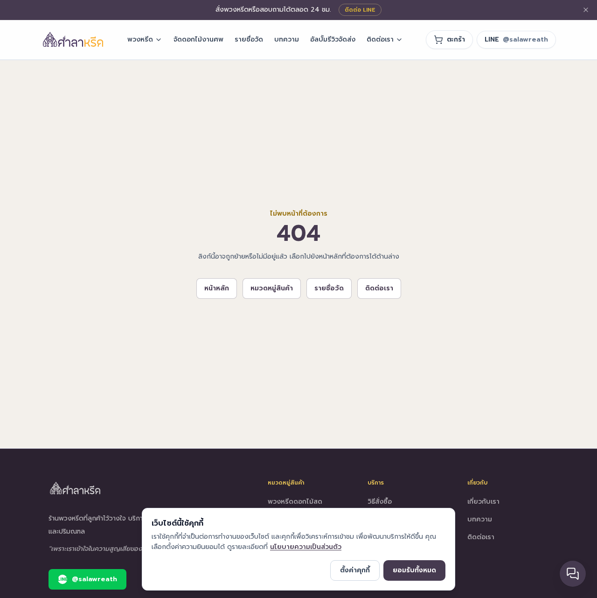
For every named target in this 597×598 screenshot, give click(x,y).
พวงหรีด (140, 39)
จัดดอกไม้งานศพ (198, 39)
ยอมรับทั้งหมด (414, 570)
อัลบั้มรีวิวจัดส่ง (332, 39)
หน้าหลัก (216, 288)
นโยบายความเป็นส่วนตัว (305, 547)
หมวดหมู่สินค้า (271, 288)
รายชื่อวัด (249, 39)
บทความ (286, 39)
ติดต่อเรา (380, 39)
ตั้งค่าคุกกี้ (355, 570)
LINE (516, 39)
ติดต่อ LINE (360, 10)
